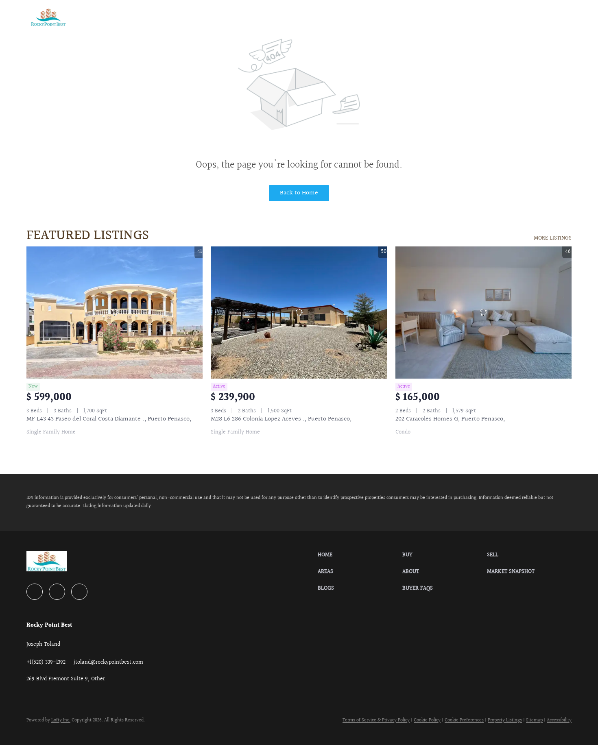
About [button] (204, 17)
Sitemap (534, 720)
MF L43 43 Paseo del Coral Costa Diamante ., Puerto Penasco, (108, 419)
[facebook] (34, 592)
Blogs (301, 17)
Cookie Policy (427, 720)
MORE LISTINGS (553, 238)
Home (95, 17)
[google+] (79, 592)
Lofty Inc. (60, 720)
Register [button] (525, 17)
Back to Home (299, 193)
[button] (48, 17)
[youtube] (57, 592)
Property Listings (505, 720)
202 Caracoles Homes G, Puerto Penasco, (450, 419)
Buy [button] (121, 17)
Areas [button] (174, 17)
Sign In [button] (557, 17)
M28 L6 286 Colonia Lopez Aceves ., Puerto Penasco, (281, 419)
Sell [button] (145, 17)
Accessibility (559, 720)
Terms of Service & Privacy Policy (376, 720)
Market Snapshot (253, 17)
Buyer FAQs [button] (340, 17)
